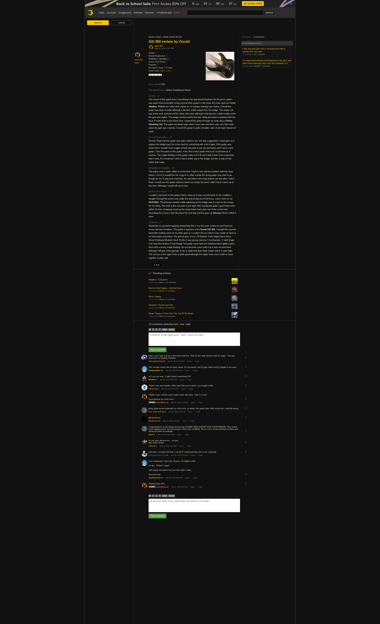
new (182, 324)
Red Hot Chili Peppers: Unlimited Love (165, 288)
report (189, 361)
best (176, 324)
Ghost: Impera (155, 296)
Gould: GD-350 (175, 37)
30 (165, 412)
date (188, 324)
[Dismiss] (291, 3)
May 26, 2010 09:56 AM (171, 421)
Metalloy (152, 421)
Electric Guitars (155, 37)
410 (167, 455)
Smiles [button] (164, 329)
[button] (246, 355)
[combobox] (194, 339)
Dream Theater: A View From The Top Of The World (171, 313)
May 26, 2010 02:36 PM (168, 446)
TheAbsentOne (154, 370)
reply (196, 361)
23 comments (170, 299)
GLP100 (257, 66)
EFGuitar (152, 379)
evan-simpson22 (155, 412)
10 (156, 379)
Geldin (151, 389)
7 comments (265, 66)
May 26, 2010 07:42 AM (179, 402)
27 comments (170, 291)
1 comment (261, 54)
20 (156, 446)
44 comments (170, 316)
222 (164, 361)
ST (255, 54)
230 (158, 389)
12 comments (258, 37)
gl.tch (151, 434)
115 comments (170, 282)
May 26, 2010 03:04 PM (179, 455)
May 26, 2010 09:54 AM (177, 412)
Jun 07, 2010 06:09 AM (179, 487)
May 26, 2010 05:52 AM (176, 361)
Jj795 (151, 446)
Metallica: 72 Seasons (158, 280)
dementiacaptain (155, 455)
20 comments (170, 308)
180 (167, 402)
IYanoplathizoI (154, 361)
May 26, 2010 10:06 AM (166, 434)
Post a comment (157, 350)
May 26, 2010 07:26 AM (170, 389)
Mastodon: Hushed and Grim (161, 305)
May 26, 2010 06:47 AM (168, 379)
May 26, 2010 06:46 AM (174, 370)
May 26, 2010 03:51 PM (174, 478)
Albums (161, 282)
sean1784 (159, 46)
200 (162, 370)
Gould (165, 37)
